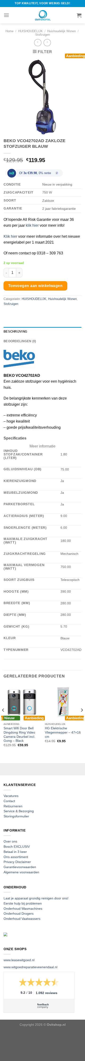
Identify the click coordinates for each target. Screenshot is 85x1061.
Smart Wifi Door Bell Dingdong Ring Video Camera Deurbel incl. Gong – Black (19, 734)
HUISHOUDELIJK (30, 31)
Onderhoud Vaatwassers (22, 919)
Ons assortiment (16, 857)
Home (9, 31)
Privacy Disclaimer (17, 862)
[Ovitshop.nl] (42, 15)
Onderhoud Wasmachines (23, 908)
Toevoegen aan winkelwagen (35, 286)
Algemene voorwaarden (21, 872)
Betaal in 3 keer (15, 852)
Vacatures (11, 796)
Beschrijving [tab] (15, 331)
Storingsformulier (16, 816)
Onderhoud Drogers (19, 913)
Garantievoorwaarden (20, 867)
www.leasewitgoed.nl (19, 960)
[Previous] (3, 719)
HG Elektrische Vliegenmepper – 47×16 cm (63, 732)
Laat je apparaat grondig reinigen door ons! (36, 898)
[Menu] (6, 15)
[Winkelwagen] (79, 15)
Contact (9, 801)
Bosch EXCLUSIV (17, 846)
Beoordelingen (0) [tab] (20, 341)
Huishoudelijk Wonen (61, 31)
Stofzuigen (42, 34)
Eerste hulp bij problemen (23, 903)
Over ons (10, 841)
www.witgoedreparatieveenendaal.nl (30, 967)
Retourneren (13, 806)
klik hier (32, 225)
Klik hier (10, 236)
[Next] (81, 719)
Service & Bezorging (19, 811)
